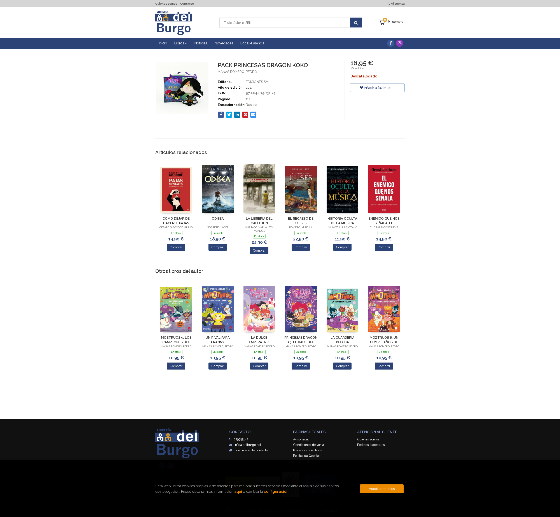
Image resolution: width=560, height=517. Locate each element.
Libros (179, 43)
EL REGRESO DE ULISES (300, 221)
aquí (238, 491)
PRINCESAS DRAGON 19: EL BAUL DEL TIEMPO (300, 340)
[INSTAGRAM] (399, 43)
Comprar (176, 247)
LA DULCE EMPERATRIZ (259, 340)
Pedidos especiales (371, 445)
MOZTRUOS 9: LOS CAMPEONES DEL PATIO (176, 340)
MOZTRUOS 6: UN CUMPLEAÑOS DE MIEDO (384, 340)
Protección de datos (307, 450)
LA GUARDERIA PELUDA (342, 340)
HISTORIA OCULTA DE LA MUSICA (342, 221)
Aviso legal (301, 439)
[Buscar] (356, 23)
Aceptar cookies (382, 489)
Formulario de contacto (251, 450)
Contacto (187, 3)
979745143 (241, 439)
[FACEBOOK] (390, 43)
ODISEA (218, 219)
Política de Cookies (306, 455)
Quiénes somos (166, 3)
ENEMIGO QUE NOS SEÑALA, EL (384, 221)
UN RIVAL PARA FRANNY (218, 340)
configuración (276, 491)
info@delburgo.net (247, 445)
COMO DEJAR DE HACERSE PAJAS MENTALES (176, 221)
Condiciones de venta (308, 445)
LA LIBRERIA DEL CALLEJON (259, 221)
